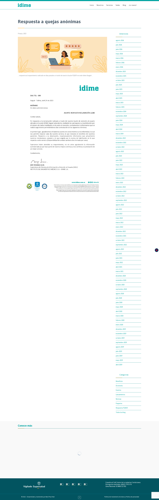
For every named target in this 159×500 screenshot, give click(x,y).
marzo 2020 (119, 316)
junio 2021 (119, 258)
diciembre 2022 (121, 187)
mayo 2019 (119, 360)
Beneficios (119, 381)
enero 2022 (119, 227)
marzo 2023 (119, 174)
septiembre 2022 (121, 200)
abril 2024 (119, 129)
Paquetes (119, 403)
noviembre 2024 (121, 111)
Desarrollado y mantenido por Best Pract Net (41, 497)
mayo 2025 (119, 94)
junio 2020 (119, 302)
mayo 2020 (119, 307)
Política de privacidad (132, 497)
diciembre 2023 (121, 138)
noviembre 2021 (121, 236)
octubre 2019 (120, 338)
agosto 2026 (120, 40)
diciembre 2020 (121, 276)
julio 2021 (119, 253)
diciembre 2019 (121, 329)
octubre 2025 (120, 80)
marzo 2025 (119, 102)
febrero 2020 (120, 320)
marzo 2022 (119, 222)
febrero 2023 (120, 178)
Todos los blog (120, 412)
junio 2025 (119, 89)
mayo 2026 (119, 54)
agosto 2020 (120, 293)
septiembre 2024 (121, 116)
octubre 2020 (120, 285)
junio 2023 (119, 160)
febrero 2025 (120, 107)
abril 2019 (119, 365)
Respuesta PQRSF (122, 408)
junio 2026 (119, 49)
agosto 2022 (120, 205)
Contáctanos (136, 482)
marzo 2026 (119, 58)
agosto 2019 (120, 347)
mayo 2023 (119, 165)
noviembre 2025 (121, 76)
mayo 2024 (119, 125)
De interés (119, 386)
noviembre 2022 (121, 191)
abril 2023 (119, 169)
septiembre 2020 (121, 289)
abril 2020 (119, 311)
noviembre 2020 (121, 280)
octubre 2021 (120, 240)
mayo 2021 (119, 262)
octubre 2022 (120, 196)
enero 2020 (119, 325)
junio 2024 (119, 120)
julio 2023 (119, 156)
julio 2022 (119, 209)
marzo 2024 (119, 134)
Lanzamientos (120, 394)
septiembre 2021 (121, 245)
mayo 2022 (119, 218)
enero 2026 (119, 67)
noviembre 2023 (121, 142)
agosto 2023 (120, 151)
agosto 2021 (120, 249)
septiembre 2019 (121, 342)
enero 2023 (119, 182)
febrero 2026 (120, 62)
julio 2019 (119, 351)
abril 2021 (119, 267)
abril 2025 (119, 98)
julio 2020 (119, 298)
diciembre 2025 (121, 71)
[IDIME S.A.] (24, 5)
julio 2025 (119, 85)
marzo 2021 (119, 271)
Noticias (118, 399)
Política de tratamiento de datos (114, 497)
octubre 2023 (120, 147)
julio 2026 (119, 45)
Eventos (118, 390)
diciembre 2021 (121, 231)
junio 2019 (119, 356)
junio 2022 (119, 214)
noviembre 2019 (121, 333)
